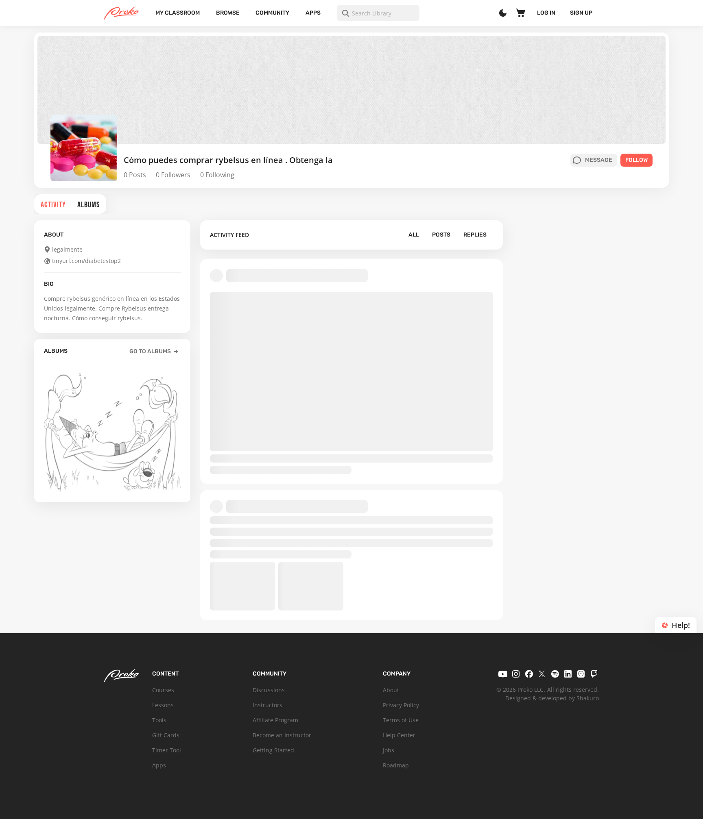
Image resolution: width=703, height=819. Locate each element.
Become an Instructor (282, 735)
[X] (542, 674)
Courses (163, 690)
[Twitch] (594, 674)
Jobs (388, 750)
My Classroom (177, 12)
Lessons (163, 705)
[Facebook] (529, 674)
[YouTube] (503, 674)
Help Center (399, 735)
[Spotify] (555, 674)
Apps (313, 12)
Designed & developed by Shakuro (552, 698)
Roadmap (396, 765)
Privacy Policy (401, 705)
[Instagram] (516, 674)
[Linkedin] (568, 674)
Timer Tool (166, 750)
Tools (159, 720)
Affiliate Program (275, 720)
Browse (228, 12)
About (391, 690)
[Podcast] (581, 674)
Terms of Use (401, 720)
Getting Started (273, 750)
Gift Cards (165, 735)
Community (272, 12)
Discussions (269, 690)
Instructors (267, 705)
